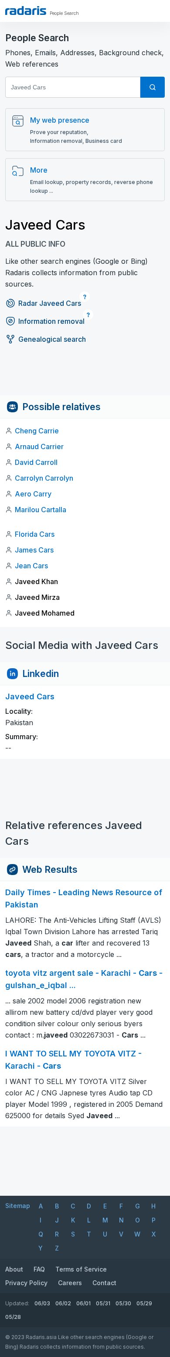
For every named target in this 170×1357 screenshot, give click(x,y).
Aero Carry (33, 493)
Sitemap (17, 1205)
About (14, 1269)
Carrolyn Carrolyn (44, 478)
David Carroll (36, 462)
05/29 (144, 1303)
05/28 (13, 1317)
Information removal (51, 321)
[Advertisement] (85, 375)
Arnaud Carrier (39, 446)
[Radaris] (25, 10)
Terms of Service (81, 1269)
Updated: (17, 1303)
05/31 (103, 1303)
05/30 (123, 1303)
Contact (104, 1282)
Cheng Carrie (37, 430)
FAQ (39, 1269)
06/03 (42, 1303)
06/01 (83, 1303)
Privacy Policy (26, 1282)
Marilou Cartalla (40, 509)
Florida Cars (34, 534)
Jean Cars (31, 565)
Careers (70, 1282)
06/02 (63, 1303)
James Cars (34, 550)
